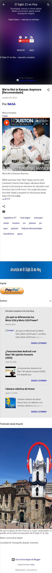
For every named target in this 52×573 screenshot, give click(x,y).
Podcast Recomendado (32, 228)
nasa (5, 228)
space (20, 234)
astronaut (38, 218)
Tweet (5, 116)
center (6, 223)
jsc (40, 223)
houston (15, 223)
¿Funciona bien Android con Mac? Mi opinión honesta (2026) (20, 354)
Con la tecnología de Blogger (27, 559)
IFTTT (7, 199)
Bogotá (21, 50)
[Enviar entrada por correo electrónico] (3, 212)
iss (24, 223)
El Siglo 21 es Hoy (26, 4)
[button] (48, 90)
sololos (32, 565)
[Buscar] (48, 4)
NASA (11, 104)
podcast (14, 228)
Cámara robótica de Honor (20, 388)
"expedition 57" (9, 218)
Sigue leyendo (39, 343)
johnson (32, 223)
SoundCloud (8, 234)
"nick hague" (25, 218)
